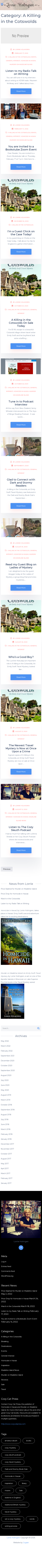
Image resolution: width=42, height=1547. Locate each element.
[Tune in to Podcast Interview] (21, 366)
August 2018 (6, 1115)
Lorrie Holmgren (22, 49)
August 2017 (6, 1159)
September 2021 (7, 1056)
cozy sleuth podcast (13, 1455)
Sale (3, 1384)
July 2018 (4, 1119)
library (24, 1483)
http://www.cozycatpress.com (13, 1424)
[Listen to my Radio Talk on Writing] (21, 36)
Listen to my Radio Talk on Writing (21, 72)
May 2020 (5, 1090)
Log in (3, 1262)
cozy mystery (10, 1448)
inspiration (9, 1483)
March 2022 (5, 1046)
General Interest (13, 61)
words (32, 1519)
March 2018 (5, 1129)
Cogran (26, 1543)
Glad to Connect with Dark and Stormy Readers (21, 482)
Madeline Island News (10, 1370)
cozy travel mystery (13, 1462)
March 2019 (5, 1100)
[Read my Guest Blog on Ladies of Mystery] (21, 527)
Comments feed (8, 1271)
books (28, 1441)
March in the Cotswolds (10, 899)
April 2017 (5, 1168)
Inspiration (5, 1365)
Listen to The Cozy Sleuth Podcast (21, 829)
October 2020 (6, 1066)
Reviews (4, 1380)
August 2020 (6, 1075)
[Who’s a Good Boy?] (21, 616)
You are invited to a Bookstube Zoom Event (21, 148)
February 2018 (6, 1134)
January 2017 (6, 1183)
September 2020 (8, 1070)
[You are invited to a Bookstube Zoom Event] (21, 111)
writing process (11, 1526)
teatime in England (12, 1498)
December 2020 (7, 1061)
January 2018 (6, 1139)
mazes (7, 1490)
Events (33, 57)
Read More (21, 91)
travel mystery (10, 1512)
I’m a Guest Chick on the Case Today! (21, 233)
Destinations (6, 1346)
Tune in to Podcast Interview (21, 403)
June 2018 (5, 1124)
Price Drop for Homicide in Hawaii (14, 894)
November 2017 (7, 1149)
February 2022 (6, 1051)
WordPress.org (7, 1276)
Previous (6, 869)
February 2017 (6, 1178)
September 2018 (8, 1110)
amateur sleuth (11, 1441)
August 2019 (6, 1095)
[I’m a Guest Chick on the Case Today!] (21, 195)
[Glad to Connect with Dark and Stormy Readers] (21, 446)
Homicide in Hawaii (28, 61)
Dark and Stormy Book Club (16, 1469)
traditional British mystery (15, 1505)
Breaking (5, 1341)
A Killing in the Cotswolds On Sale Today (21, 322)
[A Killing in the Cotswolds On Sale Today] (21, 280)
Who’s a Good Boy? (21, 657)
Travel (3, 1389)
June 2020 (5, 1085)
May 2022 (5, 1041)
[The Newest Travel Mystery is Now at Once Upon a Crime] (21, 706)
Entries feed (6, 1266)
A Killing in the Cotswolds (19, 57)
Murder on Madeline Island (21, 64)
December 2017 (7, 1144)
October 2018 (6, 1105)
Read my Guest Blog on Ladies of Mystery (21, 566)
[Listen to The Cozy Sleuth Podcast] (21, 792)
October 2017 (6, 1154)
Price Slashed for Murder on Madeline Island (19, 889)
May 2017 (5, 1164)
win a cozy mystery (13, 1519)
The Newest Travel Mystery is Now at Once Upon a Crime (21, 748)
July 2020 (5, 1080)
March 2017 (5, 1173)
